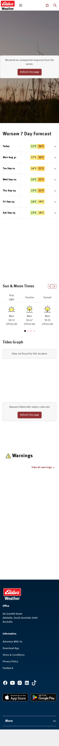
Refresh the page (29, 72)
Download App (11, 648)
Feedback (8, 668)
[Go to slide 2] (28, 331)
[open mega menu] (21, 5)
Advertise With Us (12, 641)
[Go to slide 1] (25, 331)
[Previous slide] (50, 286)
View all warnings (41, 467)
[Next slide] (54, 286)
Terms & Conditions (14, 655)
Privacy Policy (10, 661)
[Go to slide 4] (34, 331)
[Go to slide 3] (31, 331)
